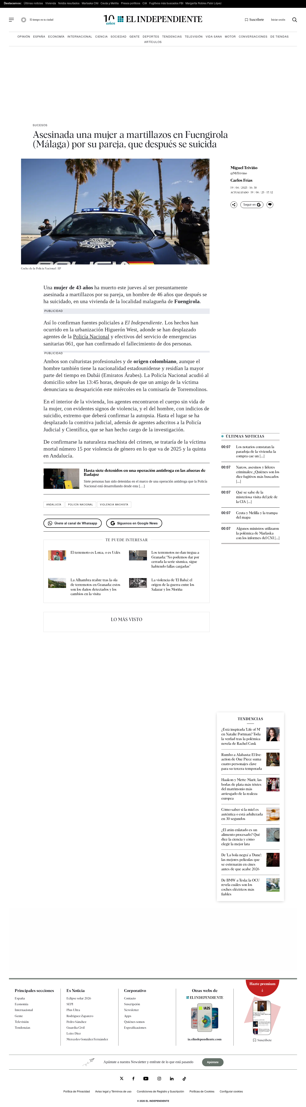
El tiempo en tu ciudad (41, 19)
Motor (230, 36)
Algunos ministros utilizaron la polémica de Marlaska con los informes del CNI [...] (258, 533)
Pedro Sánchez (76, 1022)
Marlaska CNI (90, 3)
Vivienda (50, 3)
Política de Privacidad (76, 1091)
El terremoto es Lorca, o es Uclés (95, 552)
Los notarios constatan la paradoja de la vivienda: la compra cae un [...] (256, 451)
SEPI (70, 1004)
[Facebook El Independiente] (133, 1079)
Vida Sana (214, 36)
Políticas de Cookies (202, 1091)
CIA (144, 3)
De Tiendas (279, 36)
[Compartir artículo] (234, 204)
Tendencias (172, 36)
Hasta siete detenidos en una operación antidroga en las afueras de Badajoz (144, 472)
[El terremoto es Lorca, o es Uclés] (57, 559)
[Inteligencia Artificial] (204, 1030)
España (39, 36)
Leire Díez (74, 1033)
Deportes (151, 36)
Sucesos (40, 125)
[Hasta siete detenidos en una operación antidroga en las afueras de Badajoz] (61, 478)
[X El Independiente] (121, 1079)
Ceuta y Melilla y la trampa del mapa (257, 515)
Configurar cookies (231, 1091)
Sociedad (119, 36)
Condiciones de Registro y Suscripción (160, 1091)
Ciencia (101, 36)
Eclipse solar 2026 (79, 998)
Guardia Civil (76, 1027)
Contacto (130, 998)
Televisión (194, 36)
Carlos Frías (241, 180)
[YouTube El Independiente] (146, 1079)
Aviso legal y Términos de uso (113, 1091)
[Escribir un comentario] (270, 204)
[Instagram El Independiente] (159, 1079)
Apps (127, 1016)
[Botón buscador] (294, 19)
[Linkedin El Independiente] (172, 1079)
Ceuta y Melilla (110, 3)
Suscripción (132, 1004)
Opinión (23, 36)
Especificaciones (135, 1027)
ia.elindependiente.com (205, 1039)
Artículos (153, 42)
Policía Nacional (91, 336)
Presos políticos (130, 3)
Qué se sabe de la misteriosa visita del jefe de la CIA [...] (257, 497)
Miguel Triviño (244, 168)
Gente (134, 36)
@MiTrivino (239, 173)
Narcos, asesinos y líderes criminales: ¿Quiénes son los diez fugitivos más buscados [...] (257, 474)
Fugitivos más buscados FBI (166, 3)
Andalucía (53, 504)
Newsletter (131, 1010)
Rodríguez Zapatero (80, 1016)
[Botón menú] (11, 20)
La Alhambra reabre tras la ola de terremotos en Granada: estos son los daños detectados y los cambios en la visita (95, 587)
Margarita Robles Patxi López (203, 3)
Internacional (79, 36)
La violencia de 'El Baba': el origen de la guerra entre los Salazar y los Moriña (172, 585)
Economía (56, 36)
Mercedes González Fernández (87, 1039)
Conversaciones (253, 36)
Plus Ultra (73, 1010)
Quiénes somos (134, 1022)
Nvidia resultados (69, 3)
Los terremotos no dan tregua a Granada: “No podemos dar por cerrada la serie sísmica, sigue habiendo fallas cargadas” (175, 559)
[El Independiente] (153, 20)
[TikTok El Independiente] (184, 1079)
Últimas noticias (33, 3)
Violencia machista (114, 504)
